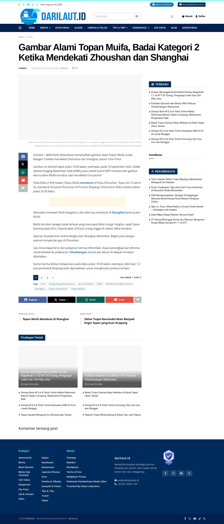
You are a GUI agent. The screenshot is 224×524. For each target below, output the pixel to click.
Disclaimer (72, 467)
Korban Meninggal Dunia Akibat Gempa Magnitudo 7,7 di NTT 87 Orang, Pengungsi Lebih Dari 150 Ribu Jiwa (46, 375)
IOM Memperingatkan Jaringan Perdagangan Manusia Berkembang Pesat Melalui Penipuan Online (175, 198)
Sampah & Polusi (97, 28)
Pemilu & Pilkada (51, 481)
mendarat (86, 183)
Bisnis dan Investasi (24, 473)
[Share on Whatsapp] (23, 172)
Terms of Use (74, 471)
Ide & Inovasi (26, 494)
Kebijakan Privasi (76, 476)
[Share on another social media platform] (23, 188)
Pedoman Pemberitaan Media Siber (87, 481)
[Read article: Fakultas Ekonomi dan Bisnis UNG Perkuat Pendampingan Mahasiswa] (112, 367)
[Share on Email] (23, 180)
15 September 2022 (41, 68)
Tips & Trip (119, 28)
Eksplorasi (62, 28)
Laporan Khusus (51, 471)
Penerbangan (78, 252)
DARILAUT (30, 518)
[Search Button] (137, 16)
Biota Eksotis (26, 467)
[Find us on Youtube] (28, 4)
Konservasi (140, 28)
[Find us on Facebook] (19, 4)
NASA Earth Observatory (119, 284)
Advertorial (189, 28)
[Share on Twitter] (23, 164)
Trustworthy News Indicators (83, 486)
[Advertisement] (87, 202)
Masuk (188, 16)
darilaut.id (72, 518)
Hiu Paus (24, 489)
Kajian (78, 28)
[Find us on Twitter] (23, 4)
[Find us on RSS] (37, 4)
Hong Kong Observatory (62, 284)
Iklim (174, 28)
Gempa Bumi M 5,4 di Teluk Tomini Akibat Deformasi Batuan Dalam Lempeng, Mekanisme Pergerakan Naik (48, 395)
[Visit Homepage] (54, 16)
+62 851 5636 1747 (127, 483)
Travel (45, 495)
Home (32, 28)
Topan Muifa (78, 288)
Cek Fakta (160, 28)
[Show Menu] (20, 28)
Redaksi (71, 462)
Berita (44, 28)
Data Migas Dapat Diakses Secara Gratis (172, 214)
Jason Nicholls (85, 284)
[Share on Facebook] (23, 157)
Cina (43, 284)
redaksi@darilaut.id (193, 4)
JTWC (99, 284)
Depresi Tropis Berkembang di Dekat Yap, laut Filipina (113, 414)
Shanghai (118, 212)
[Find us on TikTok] (33, 5)
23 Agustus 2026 (30, 384)
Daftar (201, 16)
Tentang (71, 457)
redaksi (22, 68)
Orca (44, 476)
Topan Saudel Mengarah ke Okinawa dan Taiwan (46, 414)
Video (45, 500)
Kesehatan (47, 462)
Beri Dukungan (163, 4)
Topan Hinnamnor (58, 288)
